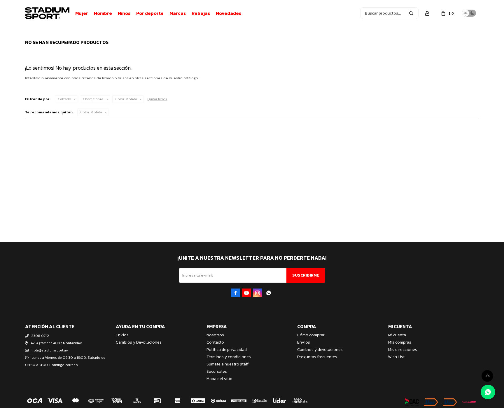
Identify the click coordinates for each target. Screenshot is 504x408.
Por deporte (150, 13)
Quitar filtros (157, 99)
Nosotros (215, 335)
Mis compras (399, 342)
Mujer (81, 13)
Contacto (215, 342)
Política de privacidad (226, 350)
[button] (411, 13)
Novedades (228, 13)
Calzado (64, 99)
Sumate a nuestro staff (227, 364)
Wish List (396, 357)
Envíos (122, 335)
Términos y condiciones (228, 357)
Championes (93, 99)
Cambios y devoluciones (320, 350)
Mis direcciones (402, 350)
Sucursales (216, 371)
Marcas (177, 13)
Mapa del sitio (219, 379)
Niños (124, 13)
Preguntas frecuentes (317, 357)
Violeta (126, 99)
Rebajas (201, 13)
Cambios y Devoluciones (139, 342)
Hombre (103, 13)
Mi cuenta (397, 335)
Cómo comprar (311, 335)
